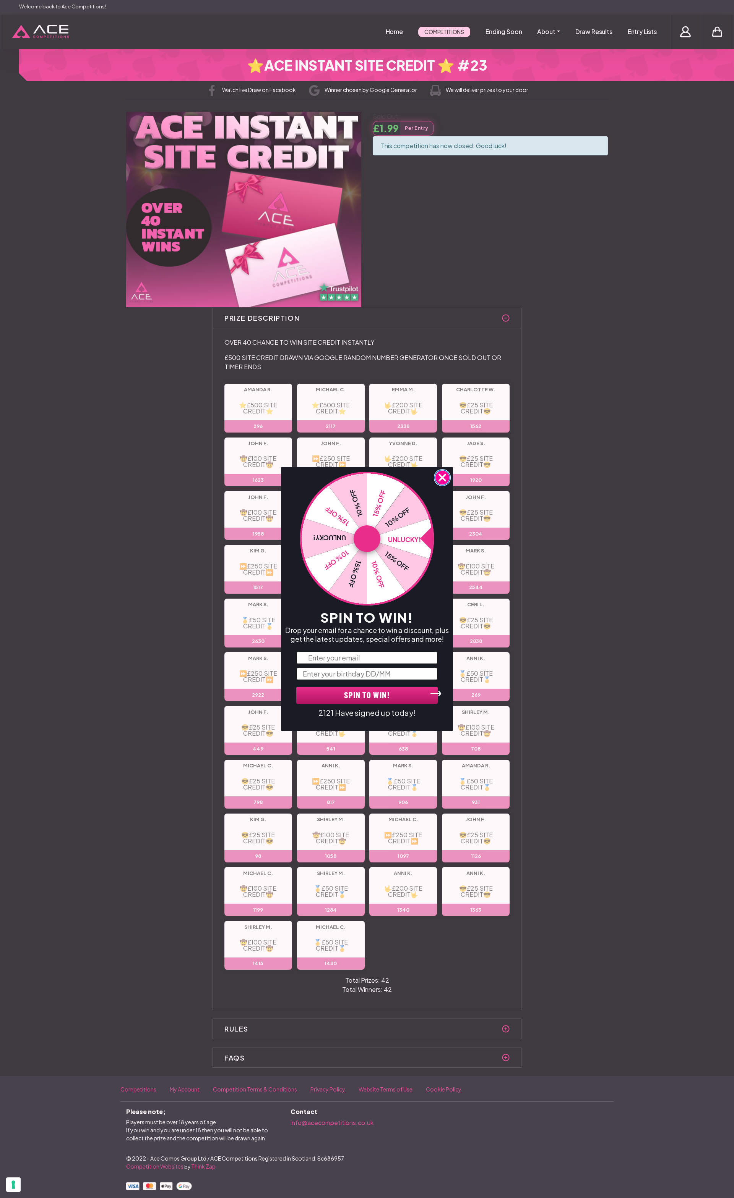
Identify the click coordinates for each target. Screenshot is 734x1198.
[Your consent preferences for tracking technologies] (13, 1184)
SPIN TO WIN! (367, 696)
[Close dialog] (442, 477)
